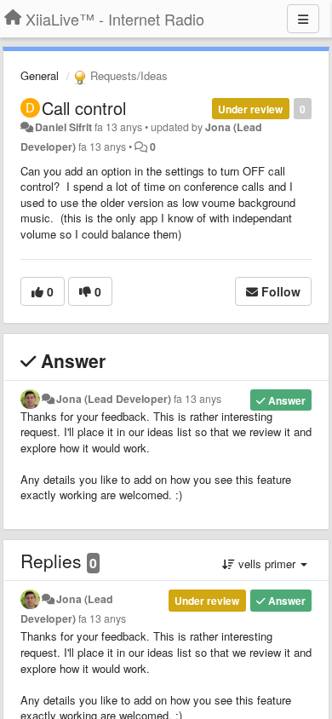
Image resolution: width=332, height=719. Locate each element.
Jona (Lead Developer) (113, 398)
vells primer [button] (267, 563)
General (39, 75)
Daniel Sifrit (63, 127)
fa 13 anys (197, 398)
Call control (84, 107)
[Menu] (303, 18)
